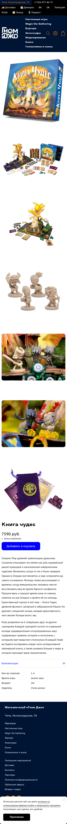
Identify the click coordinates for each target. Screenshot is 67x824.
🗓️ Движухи (27, 7)
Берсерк (30, 28)
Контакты (9, 770)
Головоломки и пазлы (39, 47)
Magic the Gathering (38, 24)
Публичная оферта (14, 784)
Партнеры (10, 774)
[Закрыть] (63, 799)
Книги (29, 42)
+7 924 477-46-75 (43, 2)
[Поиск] (48, 33)
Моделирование (35, 38)
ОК (48, 7)
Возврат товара (13, 789)
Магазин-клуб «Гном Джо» (24, 707)
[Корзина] (63, 33)
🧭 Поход (17, 12)
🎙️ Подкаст (34, 12)
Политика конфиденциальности (21, 779)
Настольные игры (36, 19)
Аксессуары (33, 33)
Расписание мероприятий (18, 760)
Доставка (9, 765)
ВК (40, 7)
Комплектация (10, 663)
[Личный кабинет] (55, 33)
